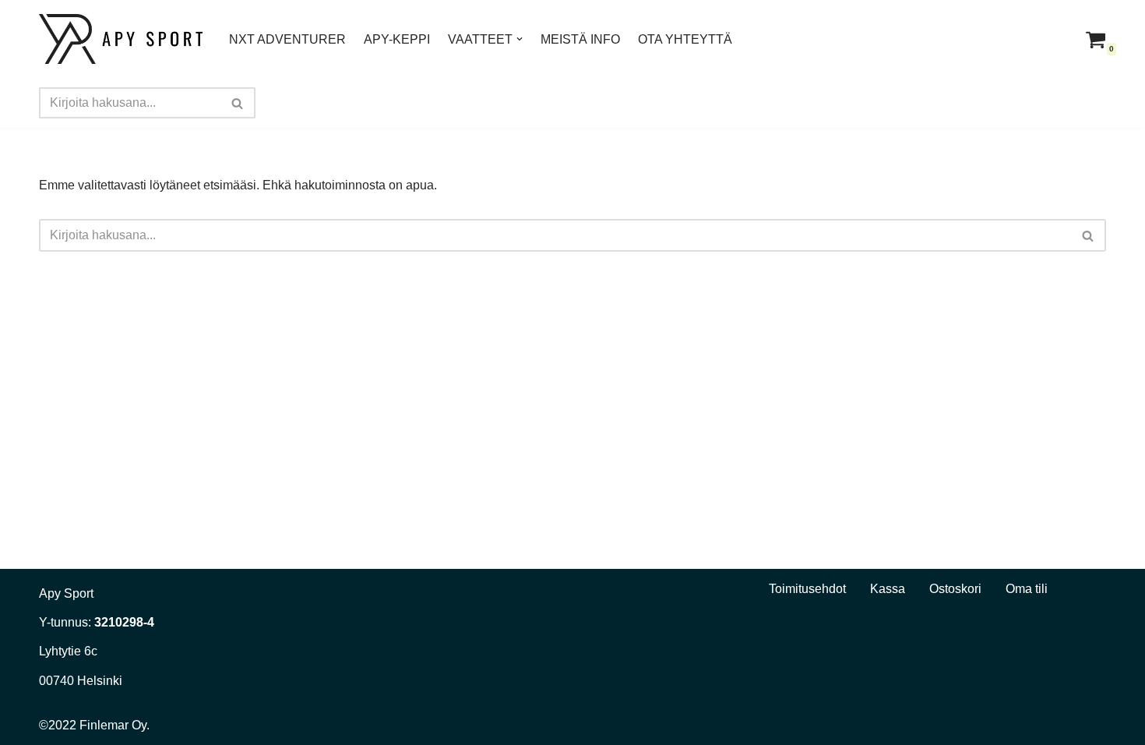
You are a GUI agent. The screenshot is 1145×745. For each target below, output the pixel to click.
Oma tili (1027, 588)
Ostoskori (955, 588)
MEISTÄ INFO (580, 39)
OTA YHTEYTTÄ (685, 39)
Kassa (887, 588)
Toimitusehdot (807, 588)
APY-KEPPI (397, 39)
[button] (519, 39)
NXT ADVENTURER (287, 39)
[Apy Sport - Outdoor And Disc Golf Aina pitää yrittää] (121, 39)
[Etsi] (237, 102)
